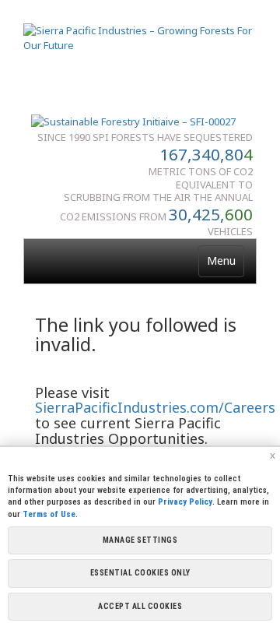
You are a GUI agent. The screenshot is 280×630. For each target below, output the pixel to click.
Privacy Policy (185, 502)
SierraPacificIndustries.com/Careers (155, 407)
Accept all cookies (140, 606)
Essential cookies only (140, 572)
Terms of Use (49, 514)
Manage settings (140, 540)
